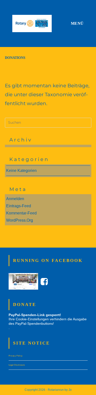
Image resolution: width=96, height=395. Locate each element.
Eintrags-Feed (18, 206)
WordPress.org (19, 220)
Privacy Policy (16, 356)
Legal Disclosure (17, 365)
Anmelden (15, 199)
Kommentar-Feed (21, 213)
